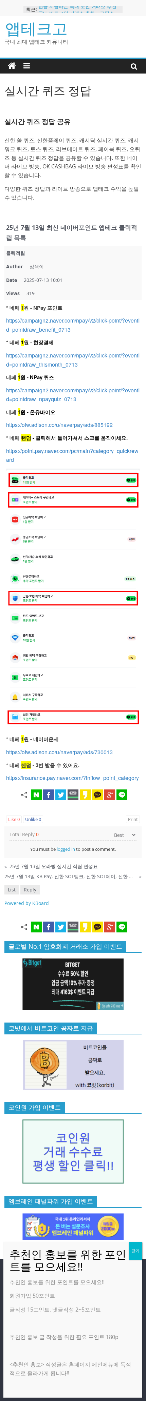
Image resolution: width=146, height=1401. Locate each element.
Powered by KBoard (26, 903)
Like (14, 819)
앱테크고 (36, 28)
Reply (30, 889)
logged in (66, 849)
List (12, 889)
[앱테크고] (11, 66)
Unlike (33, 819)
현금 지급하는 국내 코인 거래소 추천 (77, 9)
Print (133, 819)
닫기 (135, 1251)
